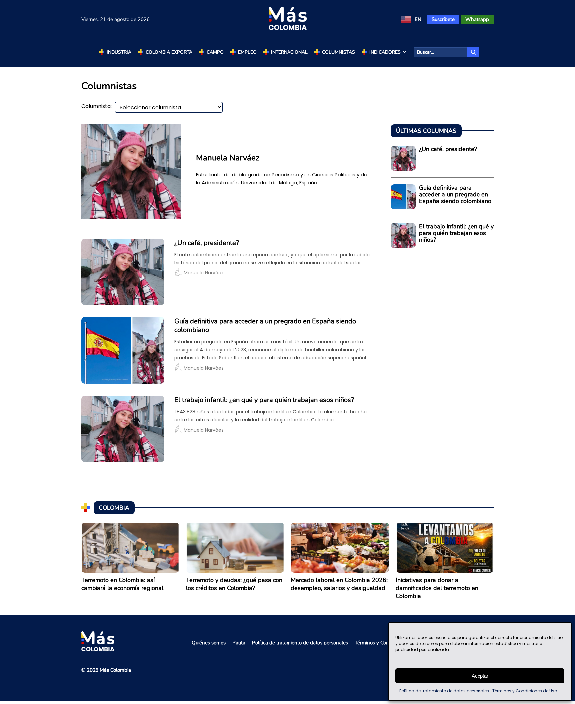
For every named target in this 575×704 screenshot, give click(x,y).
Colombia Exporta (169, 52)
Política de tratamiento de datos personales (444, 691)
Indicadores (385, 52)
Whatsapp (477, 19)
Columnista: (96, 106)
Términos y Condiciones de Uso (524, 691)
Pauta (238, 642)
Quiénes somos (209, 642)
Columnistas (338, 52)
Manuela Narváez (204, 272)
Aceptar (480, 676)
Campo (215, 52)
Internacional (289, 52)
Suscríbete (443, 19)
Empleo (247, 52)
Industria (119, 52)
